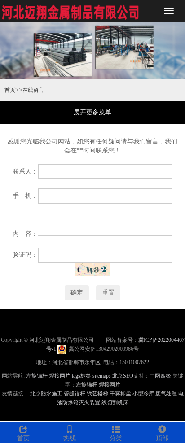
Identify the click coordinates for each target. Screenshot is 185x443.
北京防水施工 (46, 394)
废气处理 (166, 394)
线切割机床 (114, 403)
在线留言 (33, 90)
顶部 (162, 438)
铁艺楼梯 (97, 394)
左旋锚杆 (37, 376)
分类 (116, 438)
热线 (69, 438)
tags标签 (81, 376)
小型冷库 (143, 394)
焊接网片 (59, 376)
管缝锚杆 (74, 394)
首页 (9, 90)
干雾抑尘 (120, 394)
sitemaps (101, 376)
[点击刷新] (92, 269)
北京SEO (122, 376)
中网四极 (160, 376)
